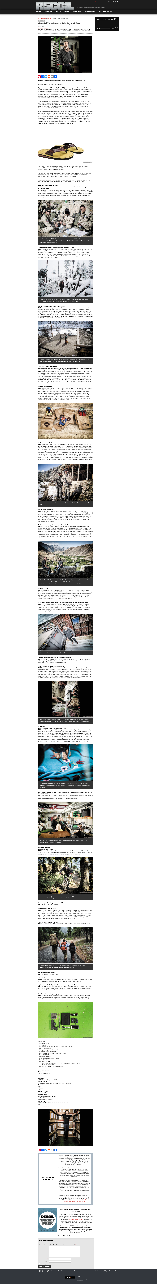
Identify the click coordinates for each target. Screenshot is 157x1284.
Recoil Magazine (82, 1276)
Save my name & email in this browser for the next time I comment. (59, 1264)
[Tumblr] (45, 1271)
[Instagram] (40, 1271)
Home (39, 18)
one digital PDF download (75, 1219)
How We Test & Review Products (75, 1271)
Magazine (43, 18)
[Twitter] (48, 1271)
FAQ (115, 1)
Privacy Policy (104, 1271)
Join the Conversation (43, 28)
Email (45, 1261)
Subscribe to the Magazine (101, 1)
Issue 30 (49, 18)
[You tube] (43, 1271)
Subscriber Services (88, 1271)
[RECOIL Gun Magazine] (55, 9)
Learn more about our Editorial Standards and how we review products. (76, 1200)
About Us (53, 1271)
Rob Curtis (41, 26)
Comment (44, 1247)
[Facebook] (37, 1271)
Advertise (97, 1271)
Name (45, 1258)
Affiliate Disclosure (61, 1271)
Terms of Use (118, 1271)
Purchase (111, 1271)
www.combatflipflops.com (45, 1106)
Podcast (111, 1)
